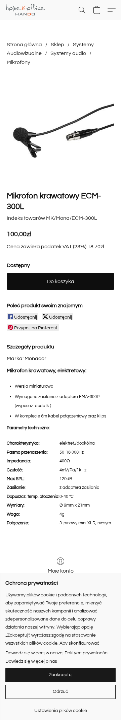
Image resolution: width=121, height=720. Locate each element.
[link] (60, 708)
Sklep (57, 44)
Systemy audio (68, 53)
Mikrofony (18, 62)
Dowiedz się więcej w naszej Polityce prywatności (57, 653)
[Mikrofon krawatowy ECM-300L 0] (60, 127)
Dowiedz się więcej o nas (31, 661)
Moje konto (61, 571)
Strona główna (24, 44)
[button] (26, 10)
